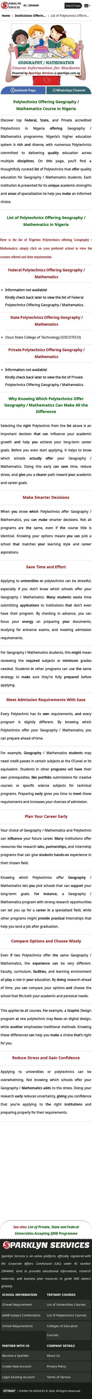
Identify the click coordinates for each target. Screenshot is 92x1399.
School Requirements (17, 1326)
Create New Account (16, 1366)
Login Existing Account (18, 1377)
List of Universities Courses (66, 1304)
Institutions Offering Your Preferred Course (30, 16)
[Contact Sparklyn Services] (46, 1248)
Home (6, 16)
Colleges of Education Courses (62, 1330)
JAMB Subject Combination (21, 1315)
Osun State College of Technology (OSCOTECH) (43, 337)
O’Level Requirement (17, 1304)
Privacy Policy (56, 1366)
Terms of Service (58, 1377)
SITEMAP (9, 1391)
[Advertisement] (46, 1171)
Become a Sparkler (15, 1356)
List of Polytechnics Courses (66, 1315)
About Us (53, 1356)
